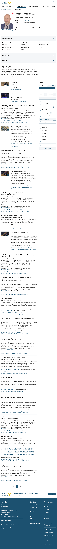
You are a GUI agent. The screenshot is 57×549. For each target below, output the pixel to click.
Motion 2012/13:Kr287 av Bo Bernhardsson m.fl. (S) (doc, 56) (15, 333)
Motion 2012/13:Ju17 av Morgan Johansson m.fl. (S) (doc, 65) (15, 211)
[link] (13, 486)
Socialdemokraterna (28, 20)
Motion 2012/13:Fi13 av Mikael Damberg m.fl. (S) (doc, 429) (15, 122)
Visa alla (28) (50, 148)
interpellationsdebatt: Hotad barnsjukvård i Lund (24, 188)
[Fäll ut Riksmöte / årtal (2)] (54, 119)
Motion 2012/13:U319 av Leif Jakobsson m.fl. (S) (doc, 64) (14, 373)
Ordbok (42, 1)
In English (30, 1)
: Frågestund (16, 89)
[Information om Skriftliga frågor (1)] (51, 113)
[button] (10, 6)
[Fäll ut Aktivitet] (54, 98)
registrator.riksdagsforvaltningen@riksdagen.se (13, 527)
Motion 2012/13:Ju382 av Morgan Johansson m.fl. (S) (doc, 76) (15, 432)
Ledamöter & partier (8, 9)
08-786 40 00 (5, 506)
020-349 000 (5, 514)
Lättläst (20, 1)
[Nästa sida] (24, 486)
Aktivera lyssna (48, 1)
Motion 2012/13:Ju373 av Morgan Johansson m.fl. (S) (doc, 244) (16, 460)
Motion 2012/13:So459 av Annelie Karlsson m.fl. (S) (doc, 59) (15, 393)
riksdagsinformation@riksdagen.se (10, 516)
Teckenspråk (25, 1)
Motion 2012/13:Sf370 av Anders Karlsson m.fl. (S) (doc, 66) (15, 353)
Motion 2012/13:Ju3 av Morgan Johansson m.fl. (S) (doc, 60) (15, 294)
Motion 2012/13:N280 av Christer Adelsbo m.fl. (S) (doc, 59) (15, 480)
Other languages (37, 1)
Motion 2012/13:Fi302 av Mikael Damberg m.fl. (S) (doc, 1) (15, 314)
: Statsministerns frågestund (19, 101)
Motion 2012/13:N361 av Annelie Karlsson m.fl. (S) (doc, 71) (15, 412)
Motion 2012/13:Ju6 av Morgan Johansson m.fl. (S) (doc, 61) (15, 273)
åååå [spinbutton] (41, 94)
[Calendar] (45, 94)
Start (2, 9)
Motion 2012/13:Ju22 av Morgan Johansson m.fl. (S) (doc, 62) (15, 167)
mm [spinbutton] (43, 94)
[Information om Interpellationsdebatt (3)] (53, 107)
